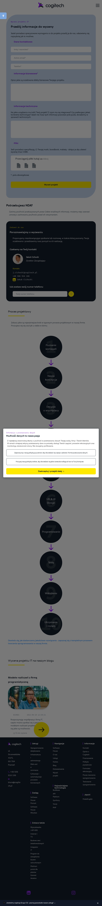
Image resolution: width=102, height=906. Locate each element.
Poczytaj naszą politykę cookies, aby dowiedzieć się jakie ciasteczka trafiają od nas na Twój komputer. (50, 462)
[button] (3, 15)
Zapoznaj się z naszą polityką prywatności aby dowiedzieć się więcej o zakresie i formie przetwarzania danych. (51, 453)
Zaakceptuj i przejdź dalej (50, 471)
